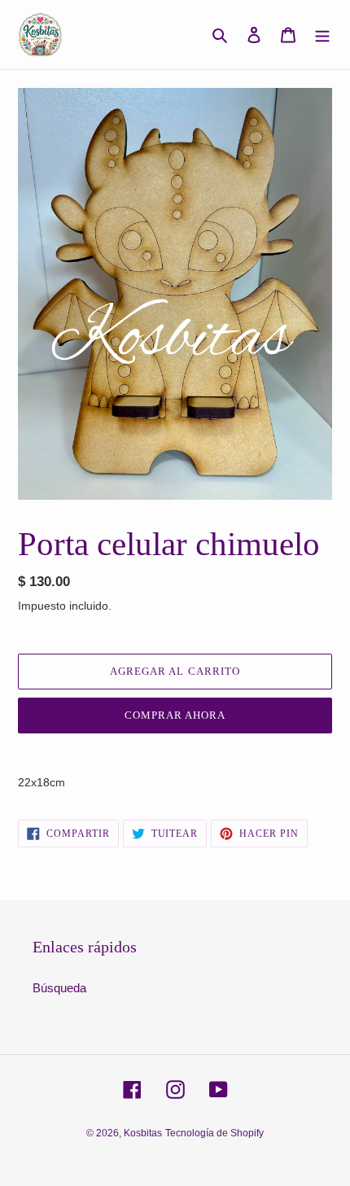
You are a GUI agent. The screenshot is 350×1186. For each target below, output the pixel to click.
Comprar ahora (175, 715)
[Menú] (322, 34)
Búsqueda (59, 988)
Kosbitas (143, 1133)
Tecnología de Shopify (214, 1133)
